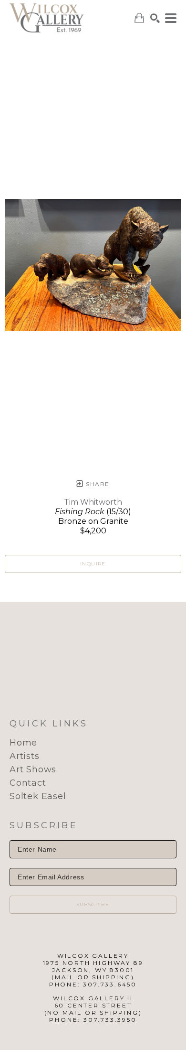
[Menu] (170, 18)
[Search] (155, 18)
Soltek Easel (38, 796)
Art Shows (33, 769)
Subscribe (93, 904)
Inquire (93, 564)
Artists (25, 756)
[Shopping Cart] (139, 17)
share (96, 483)
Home (23, 742)
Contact (28, 783)
